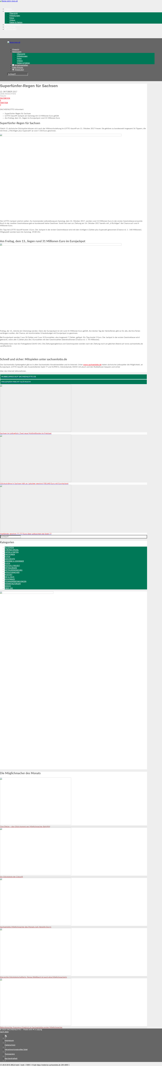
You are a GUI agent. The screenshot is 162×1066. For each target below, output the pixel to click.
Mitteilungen (14, 16)
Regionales (10, 579)
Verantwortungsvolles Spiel (16, 1049)
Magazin (8, 9)
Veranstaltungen (13, 584)
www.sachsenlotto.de (92, 365)
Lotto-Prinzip (10, 27)
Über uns (9, 588)
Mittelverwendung (13, 570)
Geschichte (10, 559)
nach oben (4, 1032)
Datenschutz (10, 1045)
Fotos (11, 18)
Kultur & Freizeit (12, 566)
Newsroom (9, 11)
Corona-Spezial (12, 550)
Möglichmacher (12, 572)
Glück (7, 563)
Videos (12, 20)
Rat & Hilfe (9, 577)
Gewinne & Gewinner (14, 561)
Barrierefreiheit (11, 1058)
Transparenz (10, 1054)
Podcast (8, 575)
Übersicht (13, 13)
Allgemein (9, 548)
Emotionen (10, 554)
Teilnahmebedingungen (15, 581)
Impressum (9, 1040)
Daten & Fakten (15, 22)
